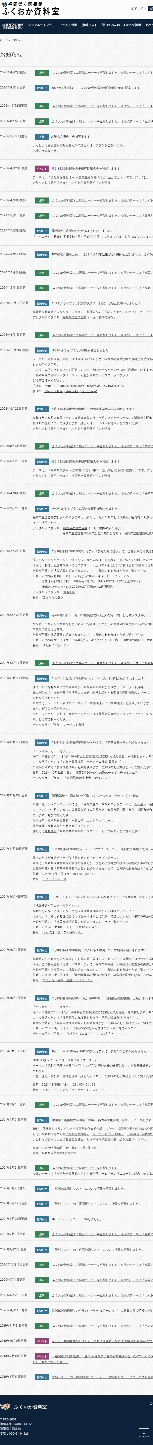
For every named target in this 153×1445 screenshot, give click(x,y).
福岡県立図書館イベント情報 (91, 475)
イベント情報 (68, 25)
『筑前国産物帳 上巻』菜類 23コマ (86, 778)
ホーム (4, 40)
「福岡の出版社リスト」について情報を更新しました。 (89, 1188)
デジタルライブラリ (41, 25)
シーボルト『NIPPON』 (108, 1134)
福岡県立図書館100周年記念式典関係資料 (90, 533)
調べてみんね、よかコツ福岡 (121, 25)
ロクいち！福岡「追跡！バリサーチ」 (67, 980)
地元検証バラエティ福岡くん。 (63, 932)
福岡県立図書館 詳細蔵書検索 (12, 26)
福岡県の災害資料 (75, 528)
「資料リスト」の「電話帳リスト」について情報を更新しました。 (97, 1204)
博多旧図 (69, 592)
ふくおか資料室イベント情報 (91, 182)
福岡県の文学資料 (74, 317)
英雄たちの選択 (52, 597)
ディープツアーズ (54, 879)
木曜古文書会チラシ (46, 151)
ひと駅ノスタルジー (55, 645)
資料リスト (89, 25)
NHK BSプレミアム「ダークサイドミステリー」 (74, 1090)
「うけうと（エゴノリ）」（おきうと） (90, 1033)
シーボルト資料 (73, 724)
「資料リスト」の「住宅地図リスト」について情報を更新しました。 (98, 1249)
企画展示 (51, 831)
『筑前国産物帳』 (77, 1134)
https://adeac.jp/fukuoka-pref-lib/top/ (70, 391)
